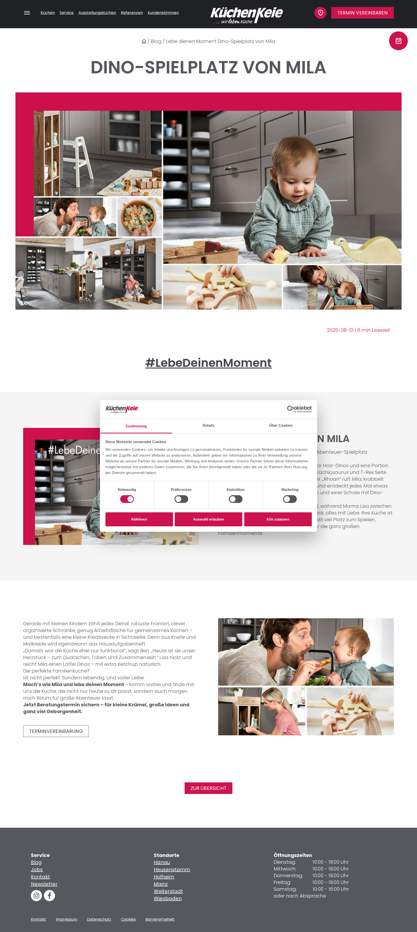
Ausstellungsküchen (97, 12)
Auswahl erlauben (208, 519)
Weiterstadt (168, 891)
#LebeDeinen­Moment (208, 363)
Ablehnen (139, 519)
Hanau (162, 862)
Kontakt (40, 876)
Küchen (48, 12)
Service (67, 12)
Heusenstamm (172, 869)
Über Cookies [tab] (280, 425)
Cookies (128, 919)
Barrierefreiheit (160, 919)
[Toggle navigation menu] (27, 13)
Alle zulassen (277, 519)
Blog (156, 41)
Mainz (161, 884)
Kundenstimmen (163, 12)
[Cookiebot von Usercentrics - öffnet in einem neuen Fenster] (291, 409)
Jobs (37, 869)
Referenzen (132, 12)
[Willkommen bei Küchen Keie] (144, 41)
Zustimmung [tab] (136, 426)
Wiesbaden (168, 898)
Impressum (66, 919)
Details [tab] (209, 425)
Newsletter (44, 884)
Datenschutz (99, 919)
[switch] (181, 499)
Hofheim (164, 876)
